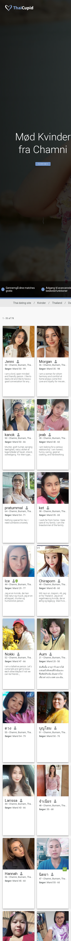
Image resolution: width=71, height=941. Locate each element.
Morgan (45, 361)
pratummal (14, 508)
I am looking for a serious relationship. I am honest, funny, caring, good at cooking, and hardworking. (51, 451)
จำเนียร (45, 801)
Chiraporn (47, 581)
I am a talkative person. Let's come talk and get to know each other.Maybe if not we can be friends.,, (18, 670)
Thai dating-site (22, 302)
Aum (43, 654)
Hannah (11, 873)
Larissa (11, 800)
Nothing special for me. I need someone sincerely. (16, 521)
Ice (7, 581)
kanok (10, 435)
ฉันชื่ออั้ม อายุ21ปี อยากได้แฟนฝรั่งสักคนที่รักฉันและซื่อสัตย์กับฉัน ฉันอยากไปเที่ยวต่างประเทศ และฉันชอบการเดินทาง (51, 672)
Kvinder (41, 302)
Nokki (10, 654)
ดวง (8, 728)
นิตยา (43, 874)
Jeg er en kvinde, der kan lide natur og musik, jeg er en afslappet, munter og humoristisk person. (19, 597)
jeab (42, 435)
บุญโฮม (45, 728)
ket (41, 508)
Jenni (9, 361)
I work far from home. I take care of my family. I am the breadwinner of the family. (52, 523)
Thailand (57, 302)
